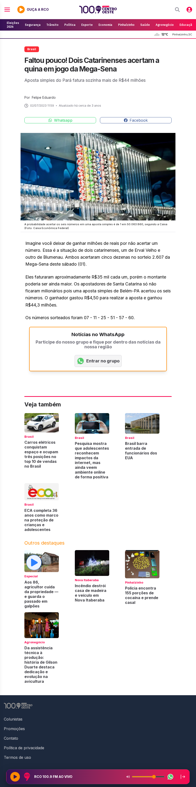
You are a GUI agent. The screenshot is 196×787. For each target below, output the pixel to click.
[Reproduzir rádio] (15, 777)
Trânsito (52, 25)
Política (70, 25)
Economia (105, 25)
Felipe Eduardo (44, 97)
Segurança (33, 25)
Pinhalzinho (126, 25)
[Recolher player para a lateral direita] (183, 777)
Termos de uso (17, 757)
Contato (11, 738)
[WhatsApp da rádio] (170, 777)
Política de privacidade (24, 747)
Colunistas (13, 719)
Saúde (145, 25)
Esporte (87, 25)
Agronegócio (165, 25)
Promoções (14, 728)
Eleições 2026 (13, 24)
